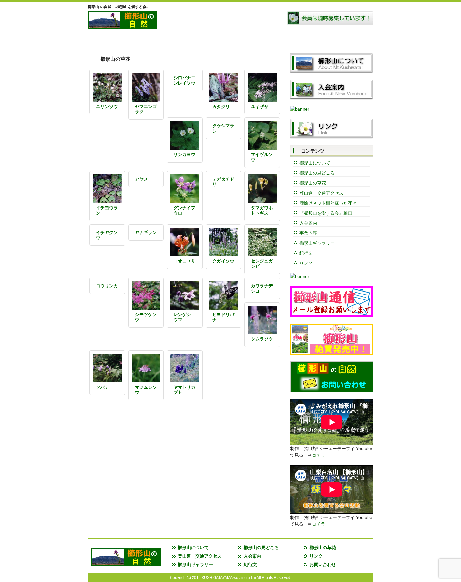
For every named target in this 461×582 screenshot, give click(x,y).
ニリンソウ (107, 106)
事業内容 (308, 233)
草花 (230, 39)
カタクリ (221, 106)
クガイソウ (223, 260)
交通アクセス (271, 39)
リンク (352, 39)
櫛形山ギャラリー (317, 243)
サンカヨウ (184, 154)
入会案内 (312, 39)
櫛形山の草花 (312, 182)
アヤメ (141, 179)
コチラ (318, 455)
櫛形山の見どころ (317, 172)
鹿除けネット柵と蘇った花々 (328, 202)
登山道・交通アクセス (321, 192)
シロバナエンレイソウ (184, 80)
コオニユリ (184, 260)
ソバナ (102, 387)
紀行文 (306, 253)
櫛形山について (149, 39)
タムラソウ (262, 338)
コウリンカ (107, 285)
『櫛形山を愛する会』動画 (325, 213)
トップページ (108, 39)
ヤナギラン (146, 232)
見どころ (189, 39)
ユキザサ (259, 106)
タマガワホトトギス (262, 210)
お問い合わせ (323, 564)
